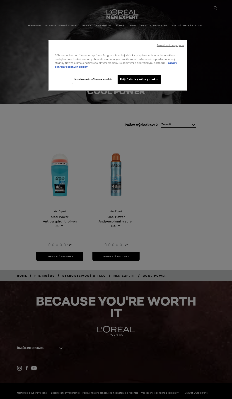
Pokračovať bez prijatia (170, 45)
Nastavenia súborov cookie (93, 79)
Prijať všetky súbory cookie (139, 79)
